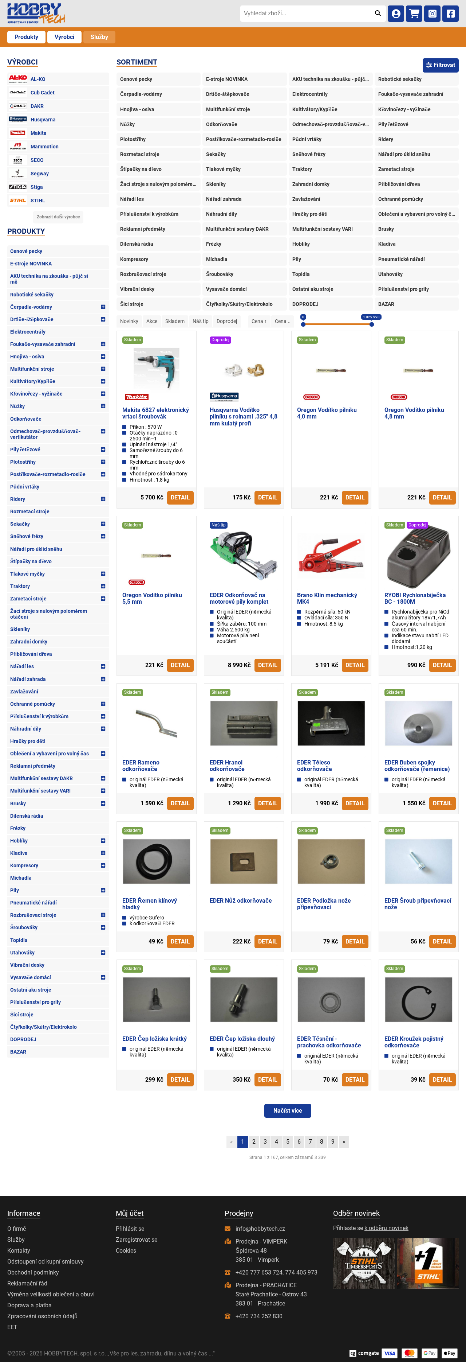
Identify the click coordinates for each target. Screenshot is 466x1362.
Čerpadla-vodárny (31, 307)
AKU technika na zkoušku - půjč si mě (49, 279)
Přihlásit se (130, 1228)
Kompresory (24, 865)
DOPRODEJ (23, 1039)
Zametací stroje (28, 599)
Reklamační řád (27, 1283)
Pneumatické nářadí (33, 903)
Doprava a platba (29, 1305)
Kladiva (19, 853)
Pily (14, 890)
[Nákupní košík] (414, 13)
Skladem (175, 321)
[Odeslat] (378, 13)
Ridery (17, 499)
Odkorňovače (26, 419)
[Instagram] (432, 13)
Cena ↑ (259, 321)
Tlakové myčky (27, 574)
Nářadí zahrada (28, 679)
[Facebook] (450, 13)
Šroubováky (23, 927)
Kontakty (18, 1250)
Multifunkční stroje (32, 369)
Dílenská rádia (26, 816)
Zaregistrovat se (136, 1239)
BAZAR (18, 1052)
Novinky (129, 321)
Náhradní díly (25, 729)
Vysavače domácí (30, 977)
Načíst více (287, 1110)
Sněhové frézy (26, 536)
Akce (151, 321)
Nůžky (17, 406)
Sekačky (20, 524)
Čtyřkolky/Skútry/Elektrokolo (43, 1027)
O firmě (16, 1228)
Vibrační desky (27, 965)
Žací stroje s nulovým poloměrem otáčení (48, 614)
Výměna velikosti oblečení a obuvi (51, 1294)
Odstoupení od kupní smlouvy (45, 1261)
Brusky (18, 803)
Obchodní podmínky (33, 1272)
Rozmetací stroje (30, 511)
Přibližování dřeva (31, 654)
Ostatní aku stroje (30, 990)
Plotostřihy (23, 462)
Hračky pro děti (28, 741)
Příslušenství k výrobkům (39, 716)
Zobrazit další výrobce (58, 216)
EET (12, 1327)
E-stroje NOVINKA (31, 263)
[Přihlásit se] (396, 13)
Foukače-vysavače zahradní (42, 344)
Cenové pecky (26, 251)
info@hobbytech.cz (260, 1228)
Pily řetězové (25, 449)
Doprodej (227, 321)
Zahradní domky (28, 642)
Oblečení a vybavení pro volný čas (49, 753)
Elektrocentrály (28, 332)
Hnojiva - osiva (27, 356)
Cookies (126, 1250)
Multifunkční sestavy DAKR (41, 778)
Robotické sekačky (32, 294)
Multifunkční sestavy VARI (40, 791)
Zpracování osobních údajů (42, 1316)
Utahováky (22, 953)
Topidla (19, 940)
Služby (99, 37)
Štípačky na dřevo (31, 561)
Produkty (26, 37)
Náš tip (201, 321)
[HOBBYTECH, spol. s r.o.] (36, 14)
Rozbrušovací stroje (33, 915)
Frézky (17, 828)
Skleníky (20, 629)
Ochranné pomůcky (32, 704)
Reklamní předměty (32, 766)
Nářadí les (22, 666)
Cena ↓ (282, 321)
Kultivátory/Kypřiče (32, 381)
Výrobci (64, 37)
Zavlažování (24, 691)
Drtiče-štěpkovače (32, 319)
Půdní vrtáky (24, 487)
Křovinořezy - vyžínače (36, 394)
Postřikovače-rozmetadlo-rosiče (48, 474)
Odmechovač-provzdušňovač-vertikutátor (45, 434)
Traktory (20, 586)
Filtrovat (443, 65)
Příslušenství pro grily (35, 1002)
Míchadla (21, 878)
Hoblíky (19, 841)
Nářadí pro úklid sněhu (36, 549)
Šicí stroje (21, 1014)
